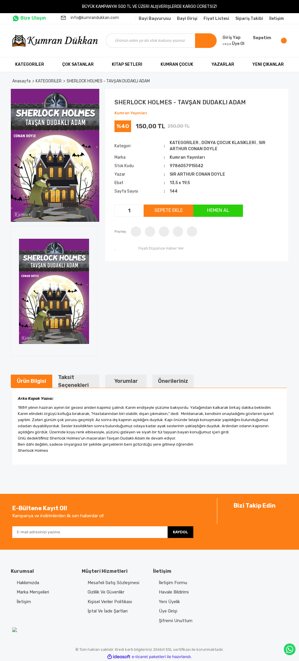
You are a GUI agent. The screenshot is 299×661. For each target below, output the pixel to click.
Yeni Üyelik (169, 601)
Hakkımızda (28, 582)
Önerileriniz (173, 381)
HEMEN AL (218, 210)
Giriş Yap (231, 37)
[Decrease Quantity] (120, 211)
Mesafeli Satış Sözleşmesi (113, 582)
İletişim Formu (173, 582)
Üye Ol (233, 43)
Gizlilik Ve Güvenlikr (106, 592)
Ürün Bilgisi (31, 381)
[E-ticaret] (149, 657)
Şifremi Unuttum (175, 620)
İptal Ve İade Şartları (108, 611)
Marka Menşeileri (33, 592)
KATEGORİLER (184, 142)
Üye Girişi (168, 611)
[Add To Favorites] (116, 248)
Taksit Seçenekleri (73, 381)
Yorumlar (126, 381)
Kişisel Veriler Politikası (110, 601)
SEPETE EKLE (168, 210)
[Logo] (56, 40)
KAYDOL (180, 532)
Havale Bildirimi (174, 592)
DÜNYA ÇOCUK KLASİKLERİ (228, 142)
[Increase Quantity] (138, 211)
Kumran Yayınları (130, 113)
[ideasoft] (119, 657)
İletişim (24, 601)
